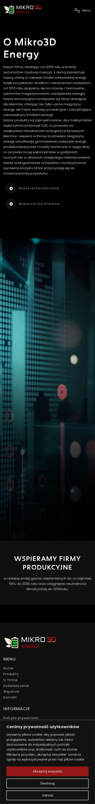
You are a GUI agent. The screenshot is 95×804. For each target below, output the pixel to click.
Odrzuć (47, 795)
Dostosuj (47, 783)
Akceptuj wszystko (48, 771)
